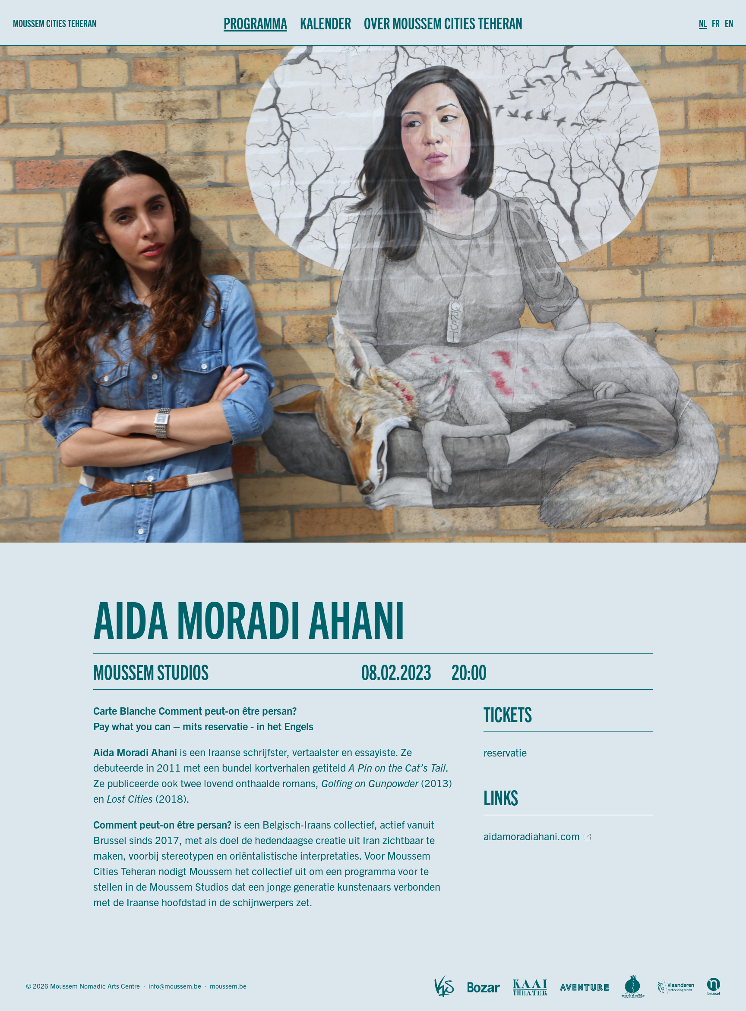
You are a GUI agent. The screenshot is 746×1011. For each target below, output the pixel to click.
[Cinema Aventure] (584, 986)
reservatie (505, 752)
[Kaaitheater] (530, 986)
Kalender (325, 22)
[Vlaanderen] (675, 986)
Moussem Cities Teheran (54, 22)
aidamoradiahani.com (532, 835)
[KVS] (444, 986)
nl (703, 22)
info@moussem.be (175, 986)
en (729, 22)
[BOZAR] (484, 986)
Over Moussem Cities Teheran (443, 22)
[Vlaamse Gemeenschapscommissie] (713, 986)
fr (716, 22)
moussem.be (228, 986)
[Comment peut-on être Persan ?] (633, 986)
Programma (255, 22)
